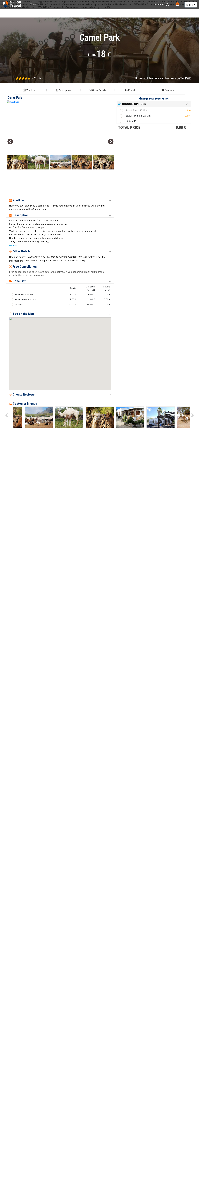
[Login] (167, 4)
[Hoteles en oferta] (12, 4)
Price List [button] (133, 90)
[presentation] (6, 415)
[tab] (154, 104)
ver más (13, 245)
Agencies (159, 4)
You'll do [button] (31, 90)
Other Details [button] (99, 90)
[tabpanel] (60, 134)
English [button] (189, 4)
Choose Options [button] (134, 104)
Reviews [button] (169, 90)
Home (139, 78)
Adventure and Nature (160, 78)
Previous (10, 141)
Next (110, 141)
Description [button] (65, 90)
